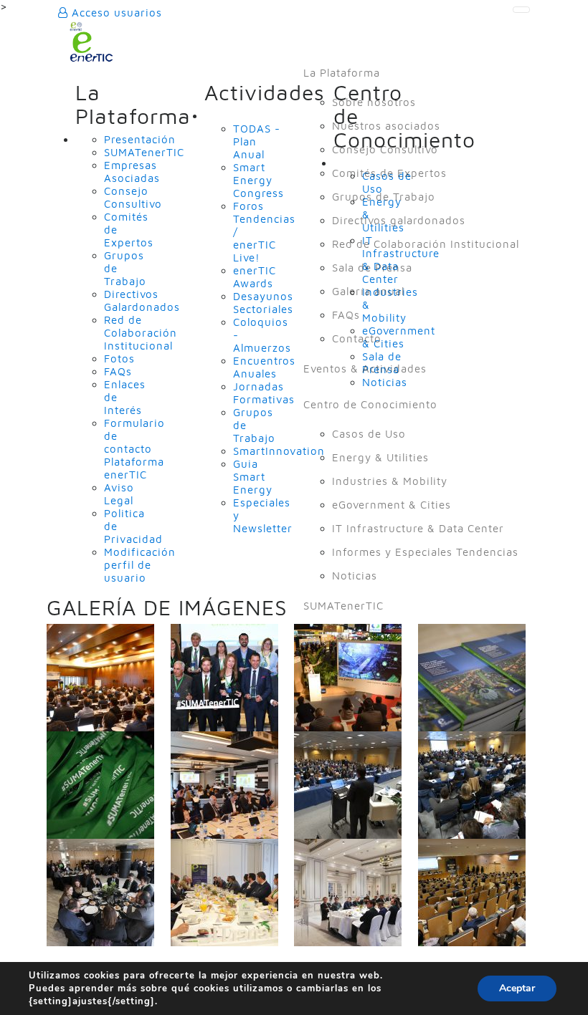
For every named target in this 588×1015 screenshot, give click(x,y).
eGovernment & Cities (391, 505)
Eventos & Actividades (365, 368)
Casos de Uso (369, 434)
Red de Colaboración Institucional (425, 244)
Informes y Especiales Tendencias (425, 552)
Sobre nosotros (374, 102)
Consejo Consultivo (385, 149)
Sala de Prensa (372, 267)
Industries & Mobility (389, 481)
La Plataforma (341, 73)
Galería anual (368, 291)
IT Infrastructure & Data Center (418, 528)
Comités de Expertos (389, 173)
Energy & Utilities (380, 457)
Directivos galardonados (398, 220)
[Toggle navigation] (522, 10)
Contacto (356, 338)
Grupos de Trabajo (383, 197)
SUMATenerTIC (343, 606)
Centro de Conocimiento (370, 404)
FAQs (346, 315)
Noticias (354, 575)
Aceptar (517, 988)
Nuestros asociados (386, 126)
